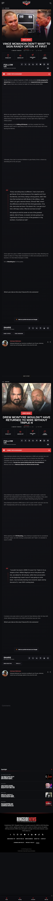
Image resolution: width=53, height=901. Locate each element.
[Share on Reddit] (44, 328)
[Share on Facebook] (29, 328)
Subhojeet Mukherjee (16, 50)
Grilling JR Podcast (21, 124)
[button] (50, 3)
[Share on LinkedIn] (36, 328)
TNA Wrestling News (6, 774)
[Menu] (3, 3)
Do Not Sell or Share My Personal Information (26, 850)
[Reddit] (47, 68)
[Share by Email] (47, 328)
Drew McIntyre (8, 663)
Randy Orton (7, 333)
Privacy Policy (30, 842)
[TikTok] (39, 834)
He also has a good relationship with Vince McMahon (28, 462)
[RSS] (43, 834)
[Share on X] (33, 328)
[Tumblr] (28, 834)
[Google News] (29, 64)
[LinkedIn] (33, 64)
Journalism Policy (19, 842)
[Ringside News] (26, 3)
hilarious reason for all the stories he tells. (27, 464)
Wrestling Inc (11, 261)
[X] (25, 64)
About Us (36, 838)
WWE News (26, 39)
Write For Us (20, 838)
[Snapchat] (47, 64)
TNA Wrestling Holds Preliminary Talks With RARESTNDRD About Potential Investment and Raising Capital (7, 777)
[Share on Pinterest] (40, 328)
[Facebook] (21, 64)
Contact (43, 838)
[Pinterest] (36, 64)
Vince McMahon (19, 333)
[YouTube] (40, 64)
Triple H (18, 663)
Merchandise (29, 838)
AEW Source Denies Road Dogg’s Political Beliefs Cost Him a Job (8, 786)
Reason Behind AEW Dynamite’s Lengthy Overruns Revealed (7, 804)
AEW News (3, 783)
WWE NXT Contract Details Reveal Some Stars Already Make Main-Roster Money (7, 795)
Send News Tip (11, 838)
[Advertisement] (14, 176)
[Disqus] (26, 729)
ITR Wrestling (19, 536)
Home (3, 381)
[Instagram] (44, 64)
